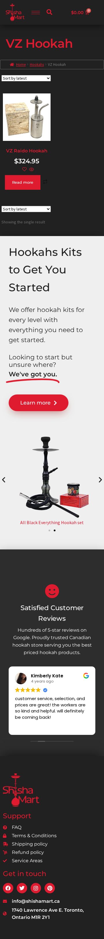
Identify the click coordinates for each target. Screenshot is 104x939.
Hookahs (37, 64)
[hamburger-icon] (35, 12)
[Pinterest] (49, 888)
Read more (22, 182)
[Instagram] (36, 888)
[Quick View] (31, 170)
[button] (49, 12)
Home (21, 64)
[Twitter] (22, 888)
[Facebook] (8, 888)
